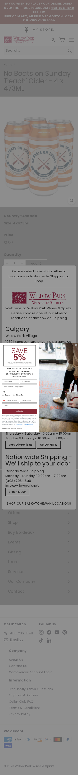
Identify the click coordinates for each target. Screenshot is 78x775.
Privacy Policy (19, 424)
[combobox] (3, 400)
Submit (19, 411)
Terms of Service (29, 424)
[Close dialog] (76, 345)
